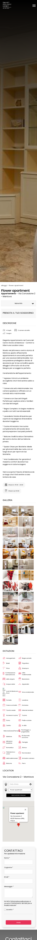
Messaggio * (9, 886)
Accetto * (10, 910)
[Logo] (7, 5)
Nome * (7, 858)
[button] (18, 825)
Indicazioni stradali (19, 795)
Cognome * (8, 867)
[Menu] (34, 6)
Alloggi (4, 285)
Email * (6, 877)
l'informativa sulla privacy (19, 901)
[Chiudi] (25, 809)
